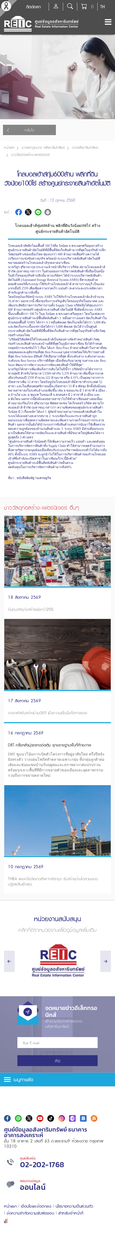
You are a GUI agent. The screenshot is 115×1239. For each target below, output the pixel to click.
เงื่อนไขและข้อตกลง (36, 1206)
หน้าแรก (9, 147)
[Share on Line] (38, 212)
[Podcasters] (72, 1118)
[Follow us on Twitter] (29, 1118)
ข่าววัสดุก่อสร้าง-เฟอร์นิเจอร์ (30, 154)
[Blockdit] (83, 1118)
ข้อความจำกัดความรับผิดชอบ (30, 1213)
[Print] (47, 212)
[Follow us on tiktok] (50, 1118)
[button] (57, 1079)
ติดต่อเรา (33, 6)
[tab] (57, 1079)
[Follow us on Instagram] (61, 1118)
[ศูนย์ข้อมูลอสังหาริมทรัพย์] (57, 960)
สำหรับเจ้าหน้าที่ (70, 1213)
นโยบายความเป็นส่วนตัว (74, 1206)
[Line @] (18, 1118)
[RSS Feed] (94, 1118)
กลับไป (29, 130)
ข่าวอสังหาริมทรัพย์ (85, 147)
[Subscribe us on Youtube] (40, 1118)
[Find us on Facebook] (7, 1118)
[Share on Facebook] (18, 212)
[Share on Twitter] (28, 212)
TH (102, 6)
